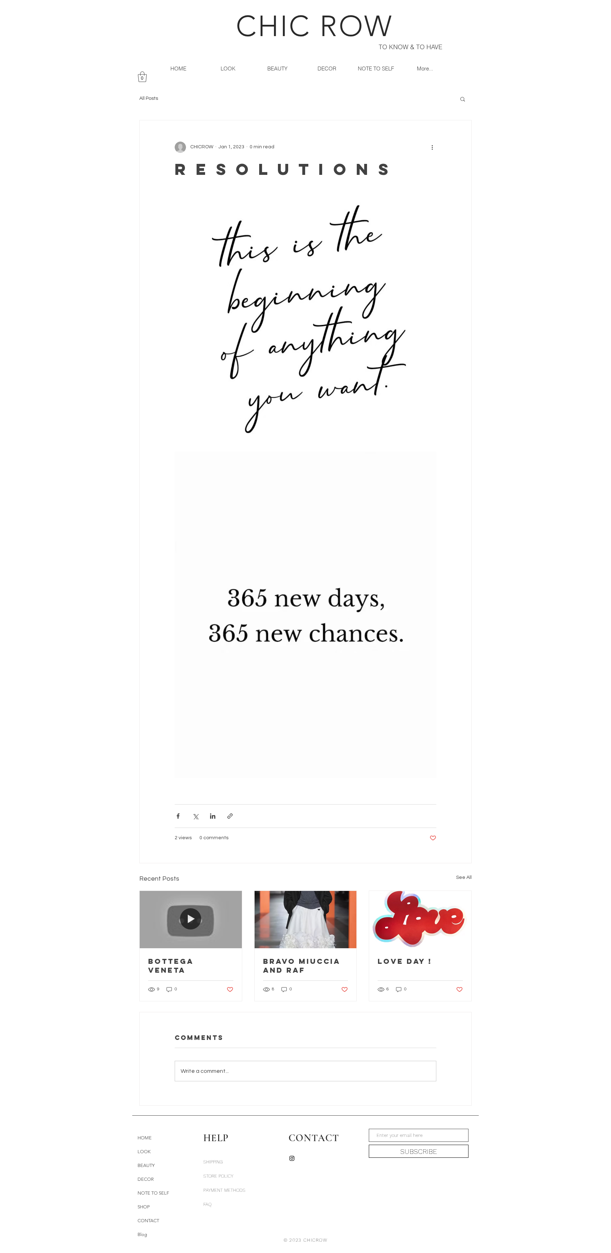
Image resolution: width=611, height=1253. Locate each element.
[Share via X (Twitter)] (195, 816)
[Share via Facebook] (178, 816)
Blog (142, 1234)
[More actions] (432, 147)
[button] (142, 76)
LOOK (144, 1151)
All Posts (148, 98)
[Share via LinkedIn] (212, 816)
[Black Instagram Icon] (292, 1158)
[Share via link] (230, 816)
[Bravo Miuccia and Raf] (306, 919)
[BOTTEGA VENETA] (191, 919)
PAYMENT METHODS (224, 1190)
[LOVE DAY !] (420, 919)
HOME (145, 1137)
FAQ (207, 1204)
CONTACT (148, 1220)
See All (464, 877)
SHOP (144, 1206)
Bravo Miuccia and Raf (302, 965)
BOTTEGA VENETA (171, 965)
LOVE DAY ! (405, 961)
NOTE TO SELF (153, 1193)
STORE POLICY (219, 1176)
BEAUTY (146, 1165)
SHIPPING (213, 1162)
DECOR (146, 1179)
